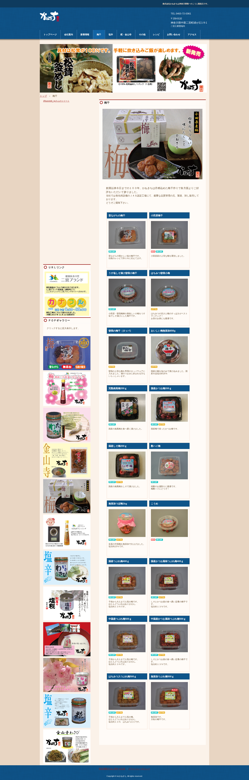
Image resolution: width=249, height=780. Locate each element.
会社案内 (68, 34)
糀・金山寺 (125, 34)
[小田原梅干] (169, 235)
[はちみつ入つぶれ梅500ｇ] (127, 696)
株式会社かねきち (50, 17)
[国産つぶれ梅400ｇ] (127, 581)
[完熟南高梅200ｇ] (127, 408)
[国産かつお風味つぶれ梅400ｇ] (169, 581)
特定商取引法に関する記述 (112, 768)
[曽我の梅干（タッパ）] (127, 350)
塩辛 (111, 34)
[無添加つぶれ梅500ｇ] (169, 696)
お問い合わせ (173, 34)
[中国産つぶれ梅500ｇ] (127, 638)
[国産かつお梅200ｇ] (169, 408)
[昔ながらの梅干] (127, 235)
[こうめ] (169, 523)
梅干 (99, 34)
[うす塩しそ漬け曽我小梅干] (127, 292)
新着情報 (84, 34)
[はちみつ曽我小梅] (169, 292)
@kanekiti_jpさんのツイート (56, 101)
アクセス (192, 34)
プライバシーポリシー (139, 768)
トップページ (50, 34)
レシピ (156, 34)
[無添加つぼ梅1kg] (127, 523)
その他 (142, 34)
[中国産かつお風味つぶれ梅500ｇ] (169, 638)
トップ (43, 96)
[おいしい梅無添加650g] (169, 350)
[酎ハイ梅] (169, 465)
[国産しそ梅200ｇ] (127, 465)
